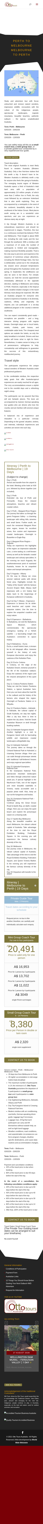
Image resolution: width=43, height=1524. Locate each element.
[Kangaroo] (9, 446)
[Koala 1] (8, 440)
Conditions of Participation (16, 1269)
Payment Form (11, 1273)
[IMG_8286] (9, 451)
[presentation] (6, 1323)
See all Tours (13, 1385)
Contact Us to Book (21, 1060)
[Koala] (7, 434)
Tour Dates (12, 157)
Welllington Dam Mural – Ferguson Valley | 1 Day (22, 1360)
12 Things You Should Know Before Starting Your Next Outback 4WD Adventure (20, 1283)
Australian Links (12, 1276)
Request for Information (15, 1290)
